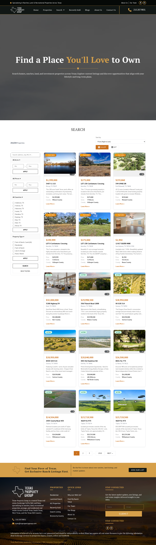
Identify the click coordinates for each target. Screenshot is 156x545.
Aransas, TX (19, 206)
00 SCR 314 (120, 303)
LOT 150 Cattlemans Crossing (92, 184)
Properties (47, 10)
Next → (110, 453)
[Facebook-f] (140, 2)
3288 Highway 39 (53, 303)
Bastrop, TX (19, 217)
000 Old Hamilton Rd (89, 361)
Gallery (103, 147)
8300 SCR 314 (51, 361)
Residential (18, 245)
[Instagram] (144, 2)
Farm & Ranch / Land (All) (23, 242)
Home (35, 10)
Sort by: (98, 137)
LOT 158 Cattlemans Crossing (92, 243)
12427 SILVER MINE (123, 243)
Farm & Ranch (19, 248)
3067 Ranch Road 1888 (90, 303)
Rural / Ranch (19, 254)
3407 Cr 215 (51, 184)
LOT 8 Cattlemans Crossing (56, 243)
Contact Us (111, 10)
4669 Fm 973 (86, 421)
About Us (98, 10)
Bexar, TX (18, 226)
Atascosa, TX (19, 209)
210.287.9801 (139, 9)
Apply (25, 172)
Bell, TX (17, 223)
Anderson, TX (19, 203)
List (115, 147)
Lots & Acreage (20, 251)
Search (59, 10)
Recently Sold (75, 10)
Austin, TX (18, 211)
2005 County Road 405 (55, 421)
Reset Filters (25, 271)
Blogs (87, 10)
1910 (100, 453)
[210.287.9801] (129, 10)
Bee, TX (17, 220)
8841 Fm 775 (121, 361)
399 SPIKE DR (121, 184)
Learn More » (50, 204)
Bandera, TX (19, 214)
